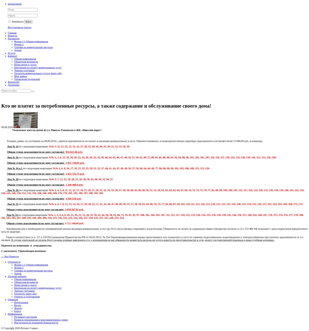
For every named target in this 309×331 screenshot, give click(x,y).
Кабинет (12, 56)
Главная (12, 33)
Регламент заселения (25, 317)
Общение (13, 299)
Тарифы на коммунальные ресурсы (33, 47)
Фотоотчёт (13, 82)
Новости (12, 35)
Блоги (17, 311)
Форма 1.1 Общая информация (31, 41)
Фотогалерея (21, 302)
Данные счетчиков (24, 70)
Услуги (11, 53)
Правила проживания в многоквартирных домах (41, 319)
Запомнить (17, 21)
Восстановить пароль (19, 27)
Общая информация (25, 59)
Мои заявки (20, 76)
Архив (17, 50)
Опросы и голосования (27, 296)
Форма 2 (18, 44)
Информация (15, 314)
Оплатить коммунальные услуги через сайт (38, 73)
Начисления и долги (25, 64)
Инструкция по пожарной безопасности (36, 322)
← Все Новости (10, 256)
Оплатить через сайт (25, 293)
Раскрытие (13, 38)
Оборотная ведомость (26, 61)
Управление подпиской (27, 79)
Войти (28, 22)
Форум (18, 308)
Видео (17, 305)
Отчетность (14, 262)
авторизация (14, 4)
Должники (13, 85)
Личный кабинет (17, 276)
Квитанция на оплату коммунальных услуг (38, 67)
